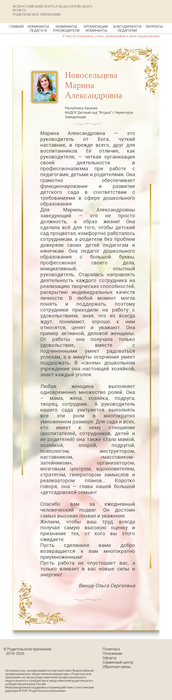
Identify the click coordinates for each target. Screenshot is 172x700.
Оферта (109, 658)
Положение (112, 653)
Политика (111, 649)
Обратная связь (117, 666)
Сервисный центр (118, 662)
